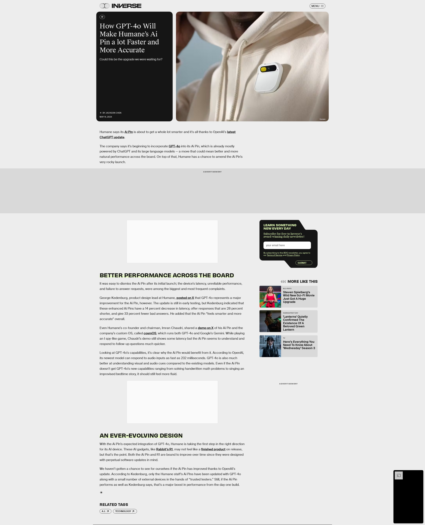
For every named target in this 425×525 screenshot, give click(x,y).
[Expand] (397, 473)
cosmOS (150, 333)
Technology (123, 511)
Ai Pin (129, 132)
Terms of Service (274, 255)
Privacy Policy (293, 255)
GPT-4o (174, 146)
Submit (302, 262)
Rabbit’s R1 (164, 449)
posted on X (185, 298)
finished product (213, 449)
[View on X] (172, 242)
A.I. (104, 511)
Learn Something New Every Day (280, 226)
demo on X (205, 328)
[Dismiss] (419, 473)
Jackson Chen (113, 113)
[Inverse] (126, 6)
